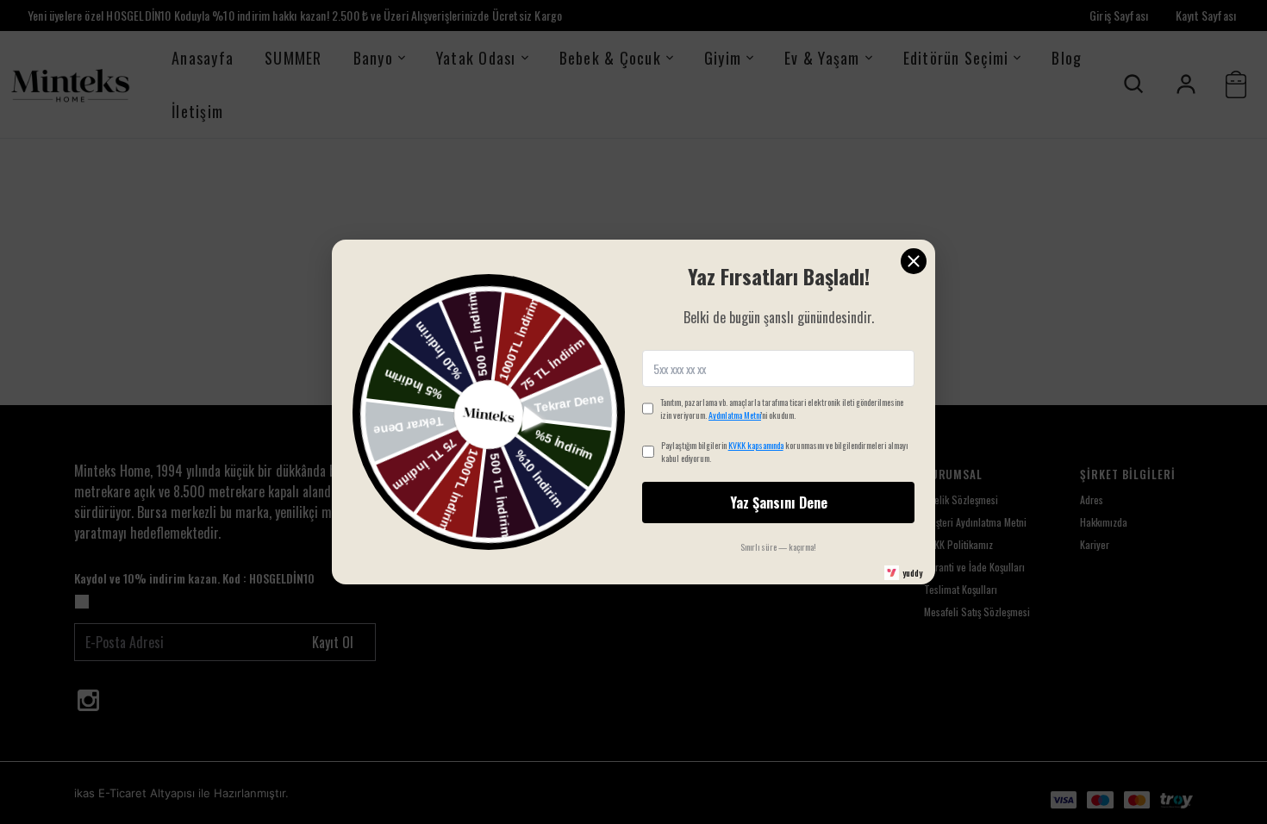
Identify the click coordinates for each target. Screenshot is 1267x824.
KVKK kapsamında (755, 445)
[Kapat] (914, 261)
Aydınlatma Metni (734, 415)
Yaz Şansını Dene (778, 502)
